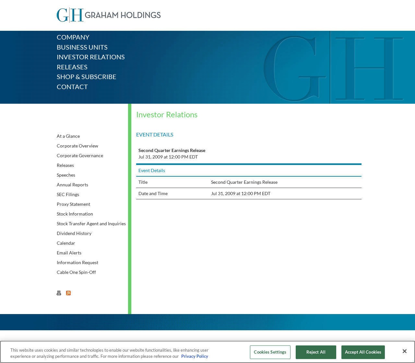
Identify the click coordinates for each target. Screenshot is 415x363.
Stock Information (75, 214)
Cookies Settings (270, 352)
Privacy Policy (194, 356)
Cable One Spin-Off (76, 272)
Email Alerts (69, 252)
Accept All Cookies (363, 352)
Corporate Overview (77, 145)
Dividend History (74, 233)
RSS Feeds (68, 293)
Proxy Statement (73, 204)
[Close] (404, 351)
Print (59, 293)
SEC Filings (68, 194)
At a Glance (68, 136)
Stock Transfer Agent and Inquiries (91, 223)
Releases (72, 67)
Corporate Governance (80, 155)
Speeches (66, 175)
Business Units (82, 47)
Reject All (316, 352)
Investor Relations (91, 57)
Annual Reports (72, 184)
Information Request (77, 262)
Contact (72, 86)
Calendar (66, 243)
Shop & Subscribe (86, 76)
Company (73, 37)
